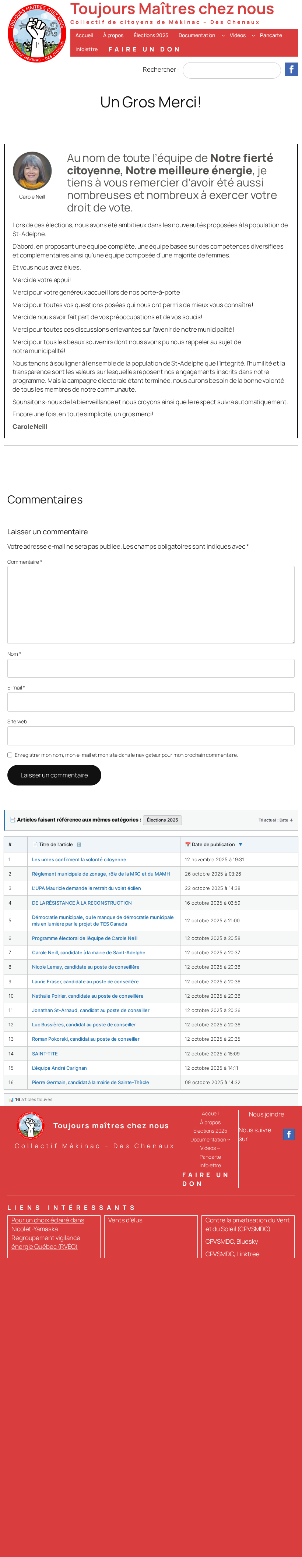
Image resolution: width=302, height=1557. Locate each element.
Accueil (84, 35)
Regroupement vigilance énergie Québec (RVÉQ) (45, 1242)
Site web (17, 721)
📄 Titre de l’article (56, 844)
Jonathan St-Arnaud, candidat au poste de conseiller (91, 1010)
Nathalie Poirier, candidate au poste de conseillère (88, 996)
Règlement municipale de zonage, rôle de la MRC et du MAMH (101, 874)
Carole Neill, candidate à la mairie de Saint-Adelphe (88, 952)
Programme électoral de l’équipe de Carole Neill (84, 938)
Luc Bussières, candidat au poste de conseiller (84, 1024)
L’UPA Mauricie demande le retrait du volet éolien (86, 888)
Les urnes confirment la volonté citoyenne (79, 859)
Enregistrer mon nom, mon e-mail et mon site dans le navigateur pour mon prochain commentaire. (126, 754)
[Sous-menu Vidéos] (253, 35)
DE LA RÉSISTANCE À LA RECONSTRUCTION (82, 903)
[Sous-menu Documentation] (223, 35)
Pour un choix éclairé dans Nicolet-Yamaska (47, 1224)
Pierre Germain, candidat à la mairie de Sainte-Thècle (90, 1082)
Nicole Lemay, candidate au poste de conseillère (86, 967)
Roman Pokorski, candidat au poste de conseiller (86, 1039)
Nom (14, 653)
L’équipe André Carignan (59, 1068)
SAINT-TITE (45, 1054)
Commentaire (24, 561)
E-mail (16, 687)
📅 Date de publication (213, 844)
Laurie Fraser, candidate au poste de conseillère (85, 981)
